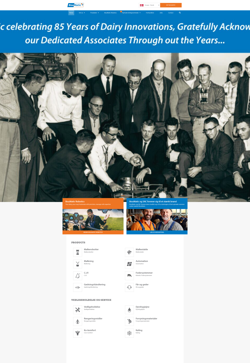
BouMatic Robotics (110, 13)
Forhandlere (150, 13)
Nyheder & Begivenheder (130, 13)
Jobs (161, 13)
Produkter (93, 13)
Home (71, 13)
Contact (170, 13)
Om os (81, 13)
